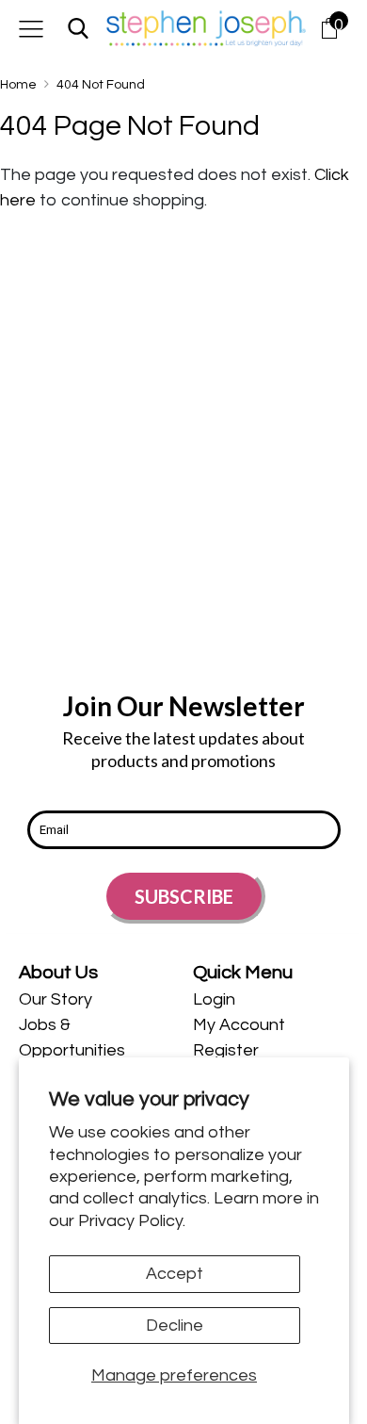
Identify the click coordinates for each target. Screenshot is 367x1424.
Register (226, 1050)
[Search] (78, 28)
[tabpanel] (96, 1050)
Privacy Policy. (131, 1221)
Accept (174, 1274)
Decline (174, 1325)
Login (214, 999)
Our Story (55, 999)
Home (18, 84)
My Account (239, 1025)
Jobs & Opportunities (72, 1037)
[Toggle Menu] (31, 28)
